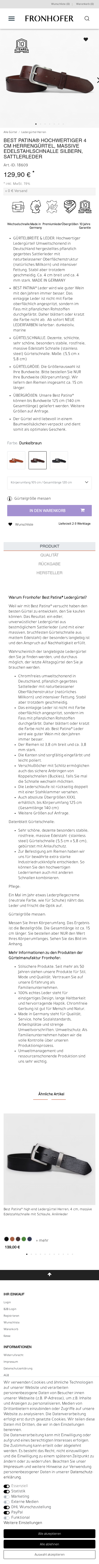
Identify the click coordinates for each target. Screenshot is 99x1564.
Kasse (7, 1336)
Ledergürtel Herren (33, 132)
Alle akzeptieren (49, 1534)
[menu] (11, 18)
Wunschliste (83, 38)
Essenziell (19, 1486)
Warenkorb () (85, 4)
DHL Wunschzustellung (31, 1507)
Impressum (11, 1362)
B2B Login (10, 1309)
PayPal (17, 1513)
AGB (6, 1375)
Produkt (49, 546)
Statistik (18, 1491)
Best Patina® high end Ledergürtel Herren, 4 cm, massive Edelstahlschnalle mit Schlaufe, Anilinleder (48, 1212)
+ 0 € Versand (16, 191)
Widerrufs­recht (14, 1355)
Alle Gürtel (10, 132)
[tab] (49, 546)
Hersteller (49, 573)
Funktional (20, 1518)
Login (7, 1302)
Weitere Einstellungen (23, 1523)
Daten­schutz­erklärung (18, 1369)
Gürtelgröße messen (32, 499)
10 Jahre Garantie (85, 215)
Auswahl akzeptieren (50, 1555)
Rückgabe (49, 564)
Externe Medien (24, 1502)
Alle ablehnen (49, 1545)
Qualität (49, 555)
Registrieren (11, 1316)
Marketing (20, 1497)
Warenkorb (11, 1329)
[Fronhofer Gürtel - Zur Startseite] (49, 21)
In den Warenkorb (48, 511)
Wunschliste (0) (60, 4)
